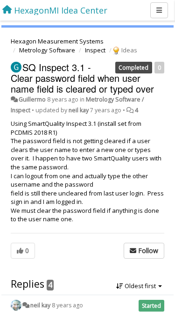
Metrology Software (47, 50)
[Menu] (159, 10)
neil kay (79, 110)
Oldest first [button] (140, 286)
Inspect (95, 50)
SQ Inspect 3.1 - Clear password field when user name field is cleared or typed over (82, 77)
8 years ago (67, 305)
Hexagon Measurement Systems (57, 41)
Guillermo (32, 99)
